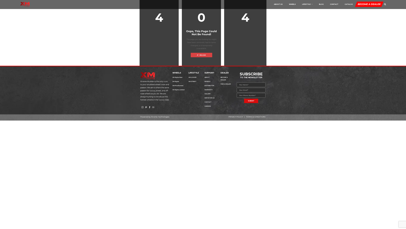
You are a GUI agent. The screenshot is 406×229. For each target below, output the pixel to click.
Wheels (292, 4)
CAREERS (207, 106)
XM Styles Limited (178, 90)
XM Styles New (177, 77)
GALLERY (207, 94)
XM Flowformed (177, 85)
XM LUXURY (193, 77)
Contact (334, 4)
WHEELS (207, 81)
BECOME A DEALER (369, 4)
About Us (278, 4)
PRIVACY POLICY (235, 117)
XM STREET (192, 81)
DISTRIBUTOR (209, 85)
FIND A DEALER (226, 84)
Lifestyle (306, 4)
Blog (321, 4)
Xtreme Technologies (160, 117)
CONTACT (207, 102)
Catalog (349, 4)
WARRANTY (208, 90)
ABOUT (207, 77)
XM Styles (175, 81)
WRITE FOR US (209, 98)
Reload (202, 55)
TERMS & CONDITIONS (256, 117)
